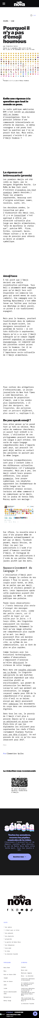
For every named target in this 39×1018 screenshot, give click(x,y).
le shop (7, 951)
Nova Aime (7, 967)
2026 (5, 985)
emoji (5, 745)
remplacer (14, 704)
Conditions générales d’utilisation (28, 979)
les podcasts (9, 933)
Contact (23, 967)
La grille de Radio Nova (13, 942)
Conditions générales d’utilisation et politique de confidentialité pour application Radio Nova (28, 992)
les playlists (9, 936)
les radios (8, 927)
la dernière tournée (11, 954)
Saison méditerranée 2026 (10, 992)
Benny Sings (7, 1000)
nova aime (8, 948)
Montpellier (7, 997)
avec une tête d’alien (14, 734)
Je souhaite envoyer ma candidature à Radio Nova (27, 984)
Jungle (6, 978)
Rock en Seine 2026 (10, 974)
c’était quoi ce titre (12, 930)
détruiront (18, 662)
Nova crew (24, 970)
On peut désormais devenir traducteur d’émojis (19, 790)
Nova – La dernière (27, 976)
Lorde (5, 988)
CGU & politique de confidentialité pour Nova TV (28, 999)
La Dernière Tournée (27, 1003)
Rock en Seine (8, 981)
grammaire (8, 478)
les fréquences (9, 945)
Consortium (19, 215)
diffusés (7, 596)
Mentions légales (26, 973)
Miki (5, 971)
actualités (8, 939)
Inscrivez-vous (18, 857)
